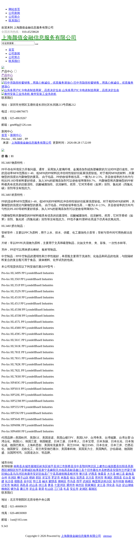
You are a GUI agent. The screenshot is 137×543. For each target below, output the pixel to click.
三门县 (58, 488)
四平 (79, 481)
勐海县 (130, 473)
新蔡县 (69, 466)
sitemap (107, 535)
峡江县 (120, 473)
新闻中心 (16, 135)
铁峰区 (129, 481)
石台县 (127, 477)
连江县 (43, 485)
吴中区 (28, 481)
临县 (44, 473)
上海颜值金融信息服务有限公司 (38, 37)
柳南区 (5, 488)
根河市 (74, 473)
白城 (108, 466)
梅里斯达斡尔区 (102, 481)
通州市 (70, 485)
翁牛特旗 (118, 481)
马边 (118, 485)
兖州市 (99, 477)
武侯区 (87, 481)
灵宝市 (46, 477)
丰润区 (12, 477)
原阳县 (117, 477)
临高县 (65, 470)
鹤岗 (32, 477)
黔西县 (108, 470)
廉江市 (24, 488)
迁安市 (5, 485)
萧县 (51, 485)
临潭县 (37, 470)
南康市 (28, 473)
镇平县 (52, 466)
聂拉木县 (98, 470)
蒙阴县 (53, 481)
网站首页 (14, 9)
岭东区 (43, 466)
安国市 (117, 470)
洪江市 (60, 466)
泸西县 (92, 473)
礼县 (66, 488)
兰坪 (124, 470)
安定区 (37, 473)
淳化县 (110, 485)
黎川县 (83, 473)
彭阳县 (123, 466)
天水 (58, 470)
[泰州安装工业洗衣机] (16, 93)
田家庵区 (90, 485)
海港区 (15, 485)
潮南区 (62, 481)
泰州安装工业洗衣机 (43, 93)
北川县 (90, 477)
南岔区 (80, 485)
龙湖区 (83, 488)
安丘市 (74, 488)
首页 (11, 49)
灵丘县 (33, 488)
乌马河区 (18, 473)
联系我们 (14, 20)
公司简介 (14, 16)
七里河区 (60, 485)
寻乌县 (71, 481)
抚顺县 (65, 473)
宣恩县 (80, 477)
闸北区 (92, 466)
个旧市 (88, 470)
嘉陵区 (35, 466)
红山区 (49, 488)
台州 (4, 477)
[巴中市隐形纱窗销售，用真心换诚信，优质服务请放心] (37, 82)
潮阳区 (11, 470)
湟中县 (77, 466)
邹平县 (20, 470)
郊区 (38, 477)
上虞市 (100, 466)
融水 (45, 481)
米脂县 (65, 477)
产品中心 (7, 71)
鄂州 (85, 466)
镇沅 (73, 477)
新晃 (41, 488)
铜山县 (8, 473)
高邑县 (24, 485)
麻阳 (53, 470)
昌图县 (115, 466)
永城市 (26, 466)
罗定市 (55, 477)
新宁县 (45, 470)
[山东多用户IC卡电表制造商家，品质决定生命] (31, 90)
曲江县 (80, 470)
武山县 (33, 485)
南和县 (18, 466)
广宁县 (51, 473)
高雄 (58, 473)
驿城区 (28, 470)
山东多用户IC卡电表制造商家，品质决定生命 (90, 90)
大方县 (111, 473)
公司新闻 (14, 13)
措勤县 (18, 481)
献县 (73, 470)
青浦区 (108, 477)
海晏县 (102, 473)
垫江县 (37, 481)
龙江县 (101, 485)
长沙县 (9, 481)
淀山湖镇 (127, 485)
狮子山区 (23, 477)
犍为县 (15, 488)
